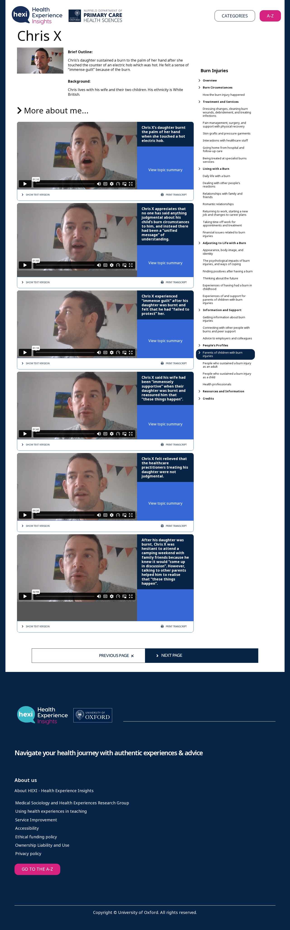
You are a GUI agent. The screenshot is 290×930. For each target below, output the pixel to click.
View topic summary (165, 170)
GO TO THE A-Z (37, 869)
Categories (235, 16)
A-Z (270, 16)
